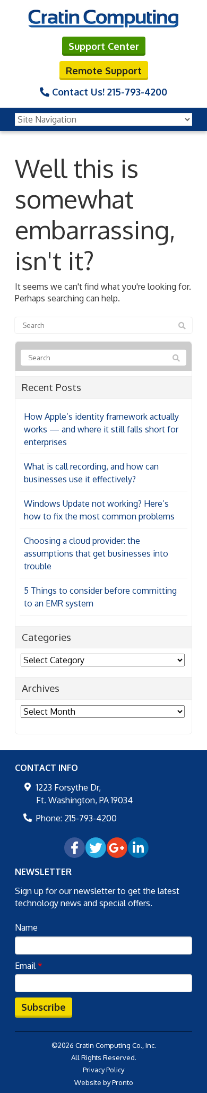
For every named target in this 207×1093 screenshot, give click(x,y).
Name (26, 927)
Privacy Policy (103, 1069)
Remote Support (104, 70)
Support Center (103, 46)
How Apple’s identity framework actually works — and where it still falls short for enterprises (101, 429)
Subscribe (43, 1007)
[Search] (182, 325)
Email (28, 965)
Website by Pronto (103, 1082)
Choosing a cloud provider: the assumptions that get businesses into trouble (96, 553)
